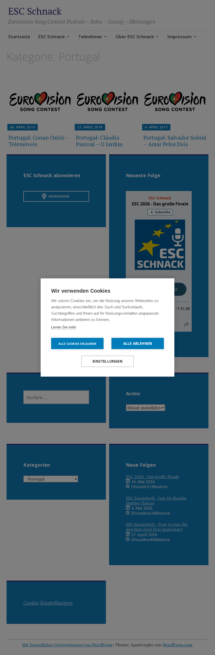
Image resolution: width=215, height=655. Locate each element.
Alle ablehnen (137, 343)
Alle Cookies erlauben (77, 344)
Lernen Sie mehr (63, 327)
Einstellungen (107, 361)
